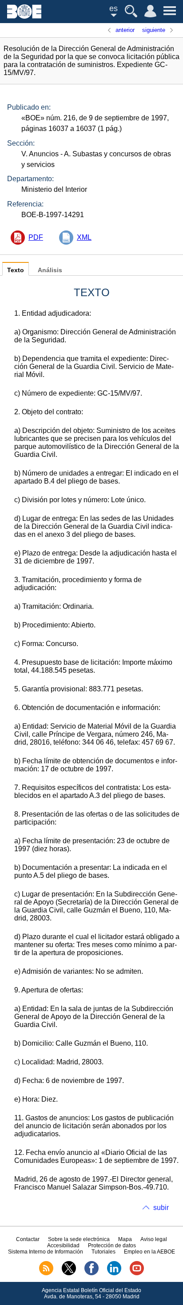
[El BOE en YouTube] (137, 1273)
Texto (15, 270)
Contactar (28, 1239)
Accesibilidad (63, 1245)
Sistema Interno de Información (45, 1252)
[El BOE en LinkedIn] (114, 1273)
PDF (35, 237)
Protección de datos (112, 1245)
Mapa (125, 1239)
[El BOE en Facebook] (91, 1273)
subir (161, 1207)
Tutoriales (103, 1252)
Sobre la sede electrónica (79, 1239)
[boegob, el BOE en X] (69, 1273)
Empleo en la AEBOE (149, 1252)
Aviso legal (153, 1239)
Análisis (50, 270)
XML (84, 237)
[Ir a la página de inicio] (24, 16)
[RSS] (46, 1273)
